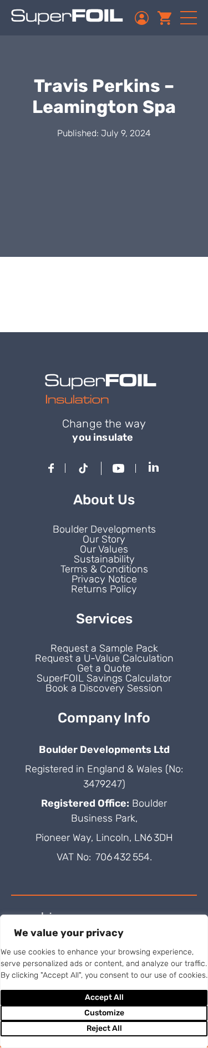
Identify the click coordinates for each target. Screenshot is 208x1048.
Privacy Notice (104, 579)
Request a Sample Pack (104, 648)
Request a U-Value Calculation (104, 658)
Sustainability (104, 559)
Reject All (104, 1028)
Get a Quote (104, 668)
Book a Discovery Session (104, 688)
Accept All (104, 997)
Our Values (104, 549)
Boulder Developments (104, 529)
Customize (104, 1013)
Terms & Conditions (104, 569)
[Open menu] (188, 17)
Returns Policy (104, 589)
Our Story (104, 539)
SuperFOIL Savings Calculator (104, 678)
